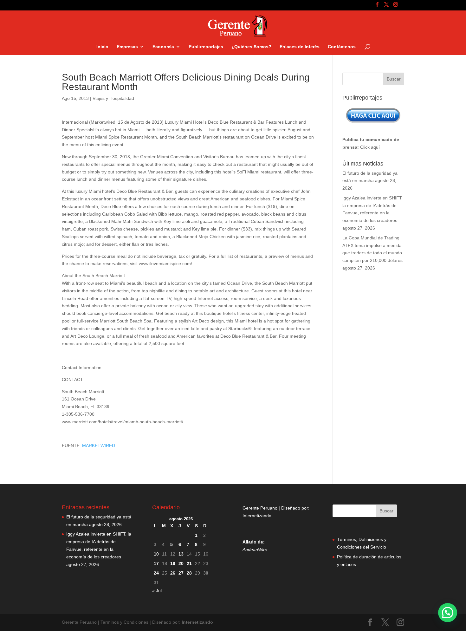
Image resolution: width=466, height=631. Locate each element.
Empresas (127, 46)
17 (156, 563)
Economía (163, 46)
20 (181, 563)
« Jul (157, 590)
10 (156, 553)
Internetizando (257, 515)
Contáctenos (342, 46)
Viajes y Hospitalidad (113, 98)
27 (181, 573)
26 (172, 573)
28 (189, 573)
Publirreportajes (206, 46)
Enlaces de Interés (300, 46)
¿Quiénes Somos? (251, 46)
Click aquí (370, 147)
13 (181, 553)
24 (156, 573)
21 (189, 563)
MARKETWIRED (98, 445)
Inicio (102, 46)
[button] (447, 612)
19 (172, 563)
